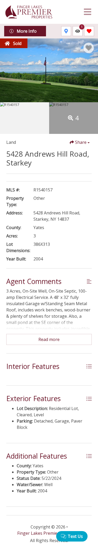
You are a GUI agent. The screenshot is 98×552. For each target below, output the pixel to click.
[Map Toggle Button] (66, 31)
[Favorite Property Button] (88, 48)
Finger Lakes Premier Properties (49, 533)
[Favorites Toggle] (89, 31)
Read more (49, 339)
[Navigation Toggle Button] (87, 12)
